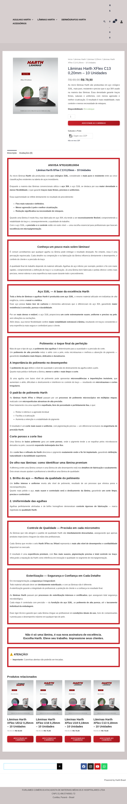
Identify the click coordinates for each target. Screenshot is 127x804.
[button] (32, 19)
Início (70, 59)
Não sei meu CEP (74, 140)
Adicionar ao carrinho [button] (20, 739)
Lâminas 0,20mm (94, 59)
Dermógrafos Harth (74, 19)
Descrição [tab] (12, 153)
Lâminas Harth (46, 19)
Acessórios (19, 23)
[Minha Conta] (121, 21)
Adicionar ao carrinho (94, 123)
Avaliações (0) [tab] (25, 153)
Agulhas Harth (22, 19)
